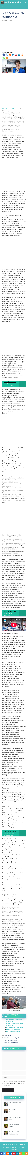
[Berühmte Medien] (2, 2)
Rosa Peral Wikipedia (13, 1029)
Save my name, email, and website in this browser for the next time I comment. (14, 1083)
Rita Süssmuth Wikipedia (10, 109)
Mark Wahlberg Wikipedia (14, 1027)
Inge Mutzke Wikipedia (13, 1031)
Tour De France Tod (10, 1040)
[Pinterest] (16, 54)
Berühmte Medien (13, 2)
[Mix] (22, 54)
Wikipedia (7, 1035)
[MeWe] (19, 54)
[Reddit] (10, 54)
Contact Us (22, 1144)
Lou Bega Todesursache (11, 1043)
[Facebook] (3, 54)
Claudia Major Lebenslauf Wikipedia (14, 1024)
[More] (7, 58)
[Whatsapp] (3, 58)
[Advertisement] (14, 36)
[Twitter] (7, 54)
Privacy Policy (7, 1144)
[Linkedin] (13, 54)
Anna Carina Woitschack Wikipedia (14, 1020)
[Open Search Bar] (26, 2)
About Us (14, 1144)
